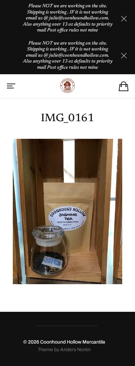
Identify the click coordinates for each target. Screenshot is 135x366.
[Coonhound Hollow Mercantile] (67, 85)
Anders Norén (75, 349)
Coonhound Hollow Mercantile (72, 342)
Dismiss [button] (124, 18)
